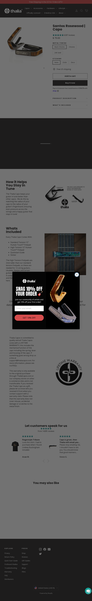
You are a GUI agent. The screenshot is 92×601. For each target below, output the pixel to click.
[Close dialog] (77, 275)
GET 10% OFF (29, 317)
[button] (88, 591)
